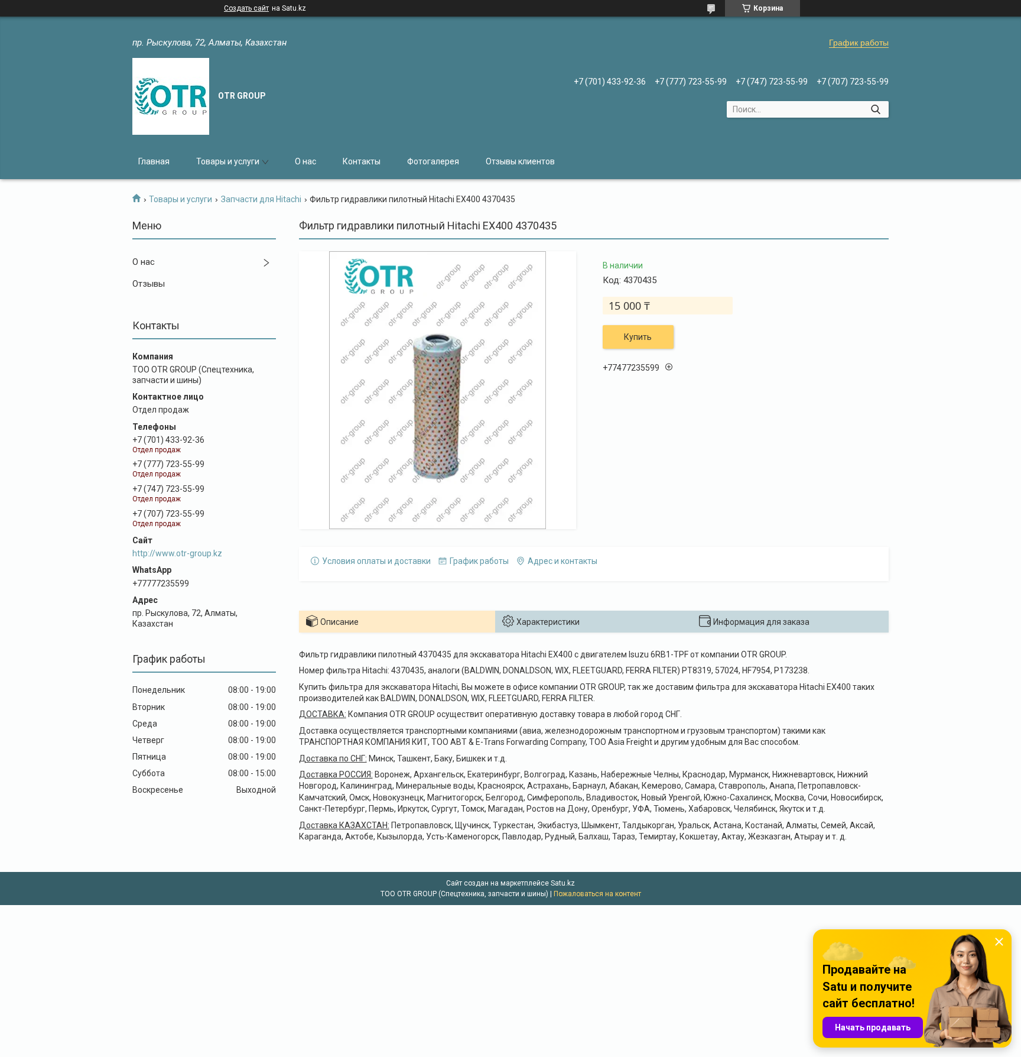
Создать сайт (246, 8)
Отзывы (148, 283)
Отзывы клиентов (520, 161)
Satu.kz (563, 883)
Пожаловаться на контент (597, 894)
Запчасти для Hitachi (261, 199)
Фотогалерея (433, 161)
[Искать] (875, 109)
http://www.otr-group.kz (177, 553)
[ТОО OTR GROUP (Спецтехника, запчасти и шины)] (170, 96)
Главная (154, 161)
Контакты (362, 161)
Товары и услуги (227, 161)
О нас (305, 161)
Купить (638, 337)
